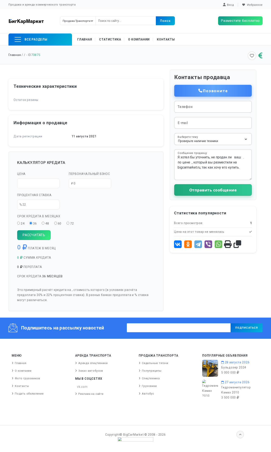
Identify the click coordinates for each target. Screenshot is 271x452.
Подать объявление (29, 393)
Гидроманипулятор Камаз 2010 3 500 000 (236, 392)
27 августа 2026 (237, 382)
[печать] (228, 244)
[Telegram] (198, 244)
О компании (139, 39)
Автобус (148, 393)
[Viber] (208, 244)
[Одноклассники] (188, 244)
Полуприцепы (152, 370)
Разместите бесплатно (240, 21)
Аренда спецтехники (93, 363)
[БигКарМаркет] (26, 21)
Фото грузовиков (27, 378)
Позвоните (215, 90)
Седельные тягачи (155, 363)
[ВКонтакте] (178, 244)
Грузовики (149, 386)
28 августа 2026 (237, 362)
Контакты (166, 39)
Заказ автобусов (90, 370)
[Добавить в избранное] (252, 56)
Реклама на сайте (91, 393)
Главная (84, 39)
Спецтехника (151, 378)
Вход (230, 4)
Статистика (110, 39)
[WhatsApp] (218, 244)
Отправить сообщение (213, 190)
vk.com (82, 386)
